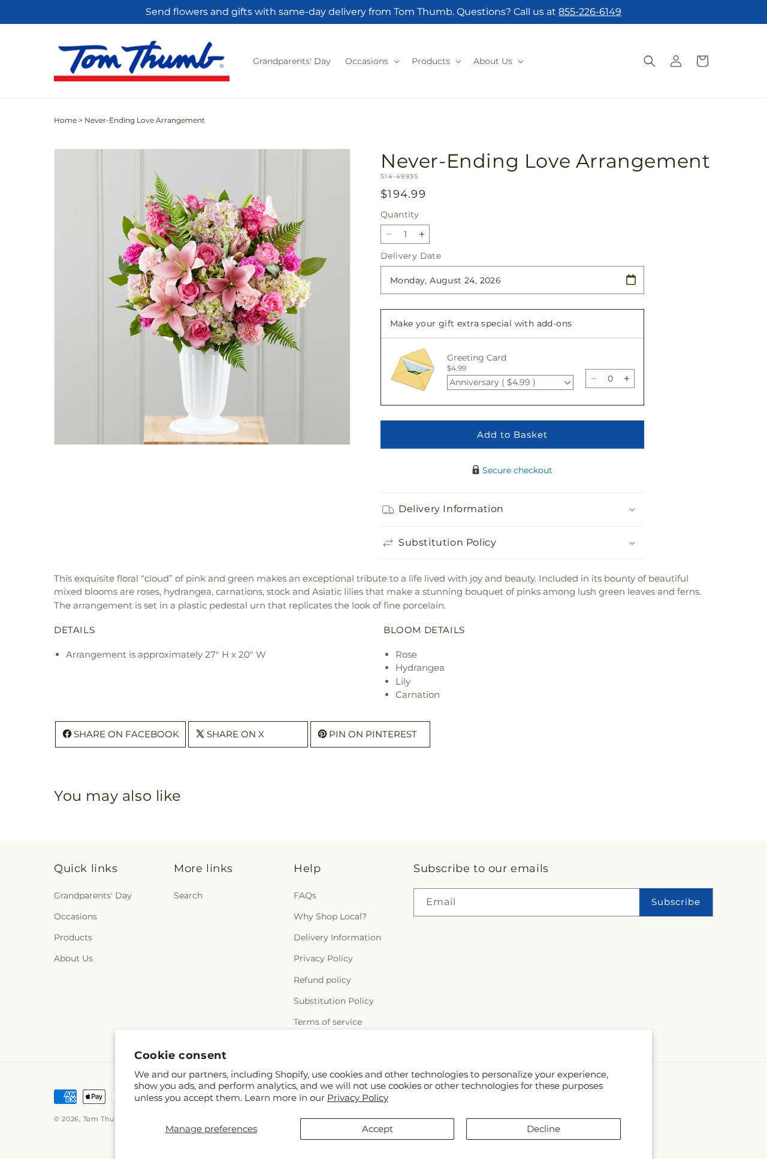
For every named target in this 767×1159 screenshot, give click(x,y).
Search (188, 894)
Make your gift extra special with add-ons (481, 323)
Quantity (400, 214)
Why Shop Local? (330, 915)
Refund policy (322, 979)
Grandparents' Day (93, 894)
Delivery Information (337, 936)
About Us (73, 957)
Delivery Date (411, 255)
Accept (377, 1128)
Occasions (75, 915)
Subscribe (675, 901)
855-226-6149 (589, 11)
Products (73, 936)
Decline (543, 1128)
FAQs (305, 894)
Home (65, 120)
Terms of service (328, 1021)
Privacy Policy (357, 1097)
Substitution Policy (334, 1000)
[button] (371, 61)
